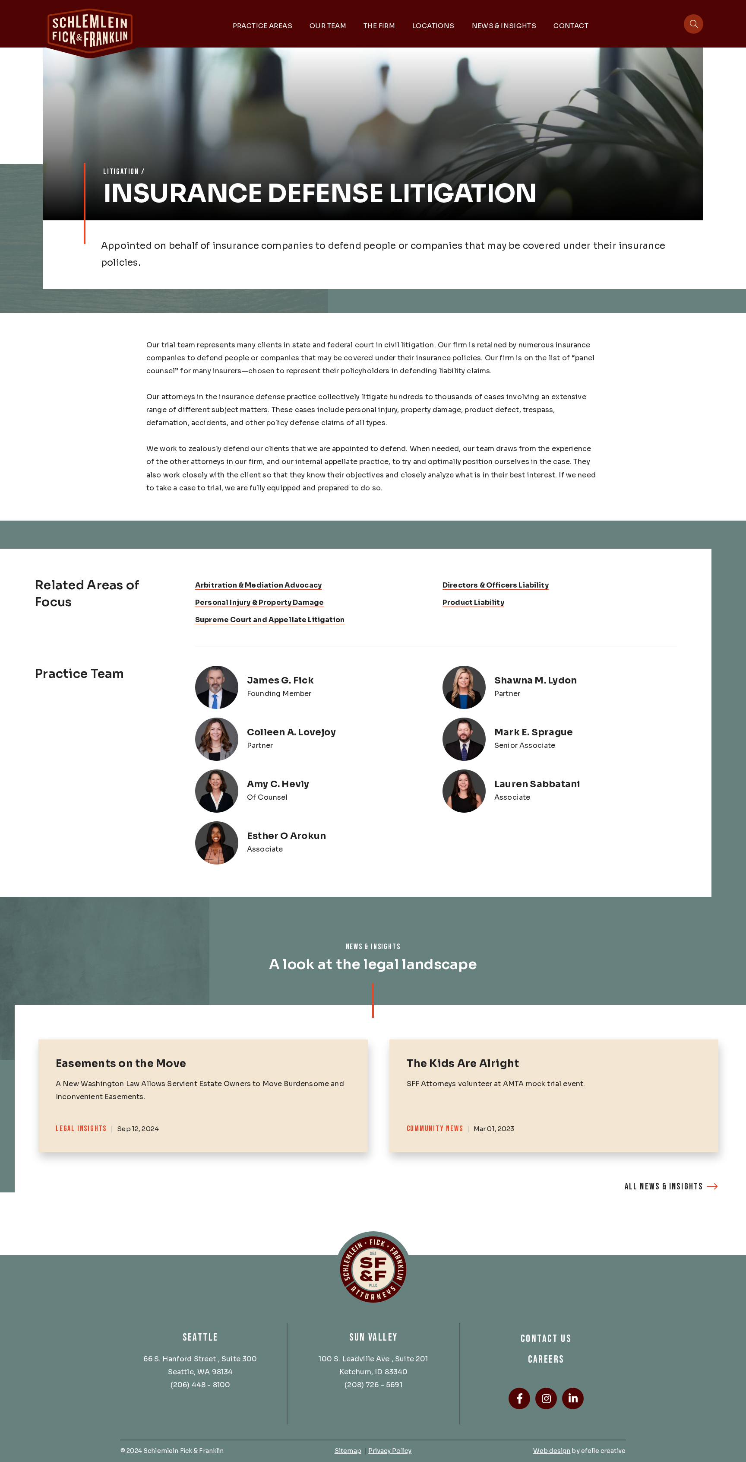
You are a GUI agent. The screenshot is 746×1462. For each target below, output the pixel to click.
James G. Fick (280, 680)
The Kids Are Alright (463, 1063)
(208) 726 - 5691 (373, 1384)
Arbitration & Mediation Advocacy (258, 585)
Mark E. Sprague (533, 732)
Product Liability (473, 602)
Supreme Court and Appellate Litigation (270, 619)
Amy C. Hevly (278, 784)
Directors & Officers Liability (496, 585)
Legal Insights (81, 1128)
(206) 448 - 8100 (201, 1384)
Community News (435, 1128)
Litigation (121, 171)
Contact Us (546, 1338)
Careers (546, 1359)
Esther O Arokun (286, 836)
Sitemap (348, 1451)
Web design (551, 1451)
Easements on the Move (121, 1063)
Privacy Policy (389, 1451)
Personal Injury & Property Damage (259, 602)
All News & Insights (664, 1186)
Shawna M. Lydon (535, 680)
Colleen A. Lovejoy (291, 732)
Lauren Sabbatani (537, 784)
